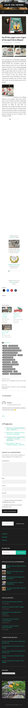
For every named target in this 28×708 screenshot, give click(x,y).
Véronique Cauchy (16, 373)
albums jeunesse (13, 345)
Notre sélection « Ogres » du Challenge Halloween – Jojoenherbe (15, 444)
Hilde (11, 237)
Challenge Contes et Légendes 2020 (12, 350)
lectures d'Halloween (9, 369)
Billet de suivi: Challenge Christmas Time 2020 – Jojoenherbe (15, 433)
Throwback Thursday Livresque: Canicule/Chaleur (10, 619)
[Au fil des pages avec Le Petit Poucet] (7, 327)
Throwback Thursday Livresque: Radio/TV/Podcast (10, 626)
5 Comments (17, 42)
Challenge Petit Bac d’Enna (14, 264)
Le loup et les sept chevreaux (10, 364)
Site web (4, 493)
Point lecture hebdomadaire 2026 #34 (12, 601)
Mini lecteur (7, 342)
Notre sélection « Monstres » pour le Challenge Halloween (14, 387)
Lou (15, 237)
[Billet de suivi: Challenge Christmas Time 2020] (18, 309)
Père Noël (5, 373)
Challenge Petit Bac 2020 (9, 355)
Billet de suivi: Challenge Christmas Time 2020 (14, 380)
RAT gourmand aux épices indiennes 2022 (16, 566)
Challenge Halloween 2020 (10, 352)
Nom (3, 478)
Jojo (3, 641)
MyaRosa (13, 282)
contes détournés (8, 357)
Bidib (19, 251)
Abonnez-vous (20, 523)
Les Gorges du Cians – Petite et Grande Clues (15, 583)
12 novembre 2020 (7, 42)
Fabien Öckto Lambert (9, 359)
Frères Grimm (6, 362)
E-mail (4, 485)
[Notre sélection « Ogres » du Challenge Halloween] (7, 309)
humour (15, 362)
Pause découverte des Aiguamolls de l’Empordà (15, 577)
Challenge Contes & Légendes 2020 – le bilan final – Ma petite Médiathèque (15, 438)
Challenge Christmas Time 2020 (11, 348)
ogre (15, 371)
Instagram (4, 533)
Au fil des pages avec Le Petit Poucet (5, 332)
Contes (20, 355)
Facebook (4, 537)
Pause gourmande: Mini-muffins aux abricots (16, 588)
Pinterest (4, 540)
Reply (3, 416)
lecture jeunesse (7, 366)
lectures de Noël (7, 371)
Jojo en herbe (14, 5)
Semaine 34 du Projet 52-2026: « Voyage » (15, 572)
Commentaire (6, 460)
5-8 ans (5, 345)
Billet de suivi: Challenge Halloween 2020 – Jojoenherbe (15, 428)
